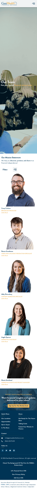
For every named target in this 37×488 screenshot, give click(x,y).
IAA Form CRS (18, 478)
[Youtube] (10, 450)
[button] (33, 3)
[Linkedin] (14, 450)
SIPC (7, 484)
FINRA (3, 484)
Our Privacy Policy (18, 474)
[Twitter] (6, 450)
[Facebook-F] (2, 450)
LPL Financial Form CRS (18, 471)
